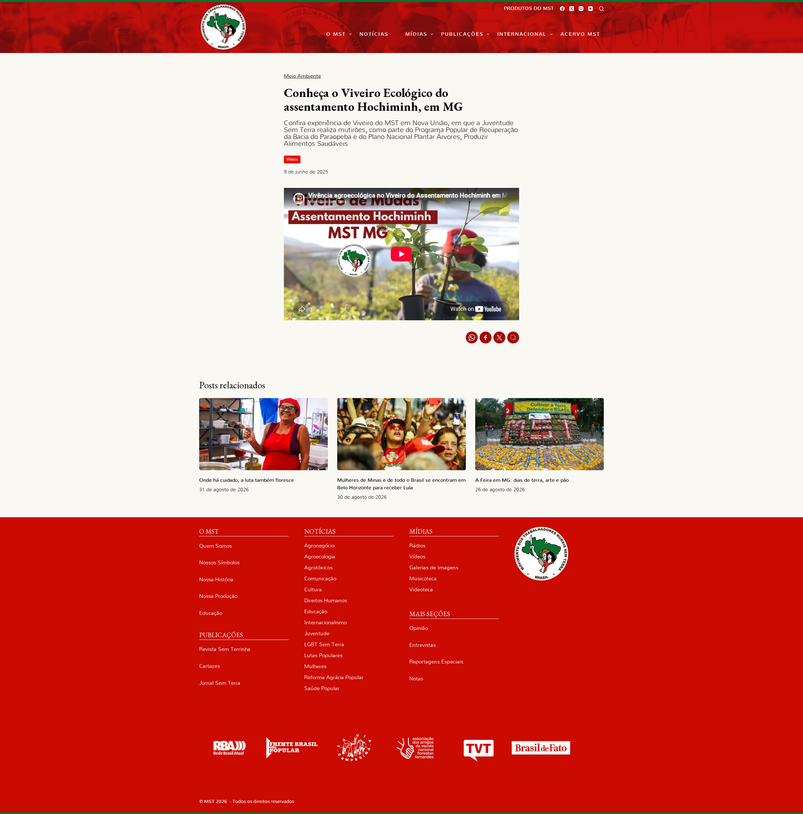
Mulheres (315, 666)
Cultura (313, 589)
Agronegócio (319, 545)
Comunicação (320, 578)
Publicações (462, 34)
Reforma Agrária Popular (334, 677)
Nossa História (216, 579)
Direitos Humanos (325, 600)
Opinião (418, 628)
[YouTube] (590, 8)
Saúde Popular (321, 688)
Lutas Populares (323, 655)
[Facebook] (562, 8)
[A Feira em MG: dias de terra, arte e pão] (539, 434)
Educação (210, 613)
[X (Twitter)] (571, 8)
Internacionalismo (325, 622)
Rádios (417, 545)
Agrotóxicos (318, 567)
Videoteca (421, 589)
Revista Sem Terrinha (224, 649)
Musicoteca (423, 578)
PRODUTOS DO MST (529, 8)
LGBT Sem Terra (324, 644)
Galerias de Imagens (433, 567)
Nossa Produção (218, 596)
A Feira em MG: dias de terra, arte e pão (523, 480)
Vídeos (292, 159)
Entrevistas (422, 645)
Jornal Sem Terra (219, 683)
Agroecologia (319, 556)
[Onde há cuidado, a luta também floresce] (263, 434)
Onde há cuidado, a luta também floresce (246, 480)
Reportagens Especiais (436, 661)
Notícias (373, 34)
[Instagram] (581, 8)
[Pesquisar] (601, 8)
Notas (416, 678)
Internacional (521, 34)
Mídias (416, 34)
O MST (336, 34)
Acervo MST (580, 34)
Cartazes (209, 666)
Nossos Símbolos (219, 562)
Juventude (316, 633)
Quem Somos (215, 546)
